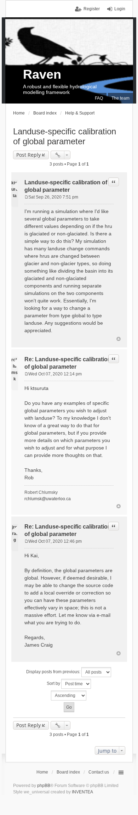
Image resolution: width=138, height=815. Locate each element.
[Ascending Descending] (69, 695)
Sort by (54, 683)
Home (42, 772)
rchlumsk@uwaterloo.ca (47, 498)
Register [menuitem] (92, 8)
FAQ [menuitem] (99, 98)
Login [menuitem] (119, 8)
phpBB (43, 785)
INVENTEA (82, 791)
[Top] (118, 339)
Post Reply (28, 154)
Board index (68, 772)
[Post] (26, 197)
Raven (42, 74)
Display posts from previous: (53, 671)
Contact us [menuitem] (98, 772)
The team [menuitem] (120, 98)
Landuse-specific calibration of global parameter (64, 136)
